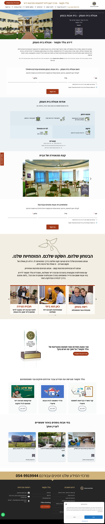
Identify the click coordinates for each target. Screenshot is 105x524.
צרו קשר (7, 7)
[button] (66, 504)
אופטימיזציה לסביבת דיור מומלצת (80, 310)
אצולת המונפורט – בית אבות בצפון (24, 449)
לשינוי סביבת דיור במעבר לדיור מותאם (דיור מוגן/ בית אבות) (52, 310)
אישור (93, 517)
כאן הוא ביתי (81, 306)
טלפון (35, 78)
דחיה (74, 517)
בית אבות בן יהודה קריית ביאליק (84, 449)
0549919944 (41, 73)
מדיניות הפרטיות (81, 84)
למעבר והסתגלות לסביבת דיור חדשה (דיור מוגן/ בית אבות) (24, 310)
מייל (65, 78)
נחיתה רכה (24, 306)
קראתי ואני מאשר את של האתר (83, 84)
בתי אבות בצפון (47, 143)
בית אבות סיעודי (93, 13)
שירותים (39, 7)
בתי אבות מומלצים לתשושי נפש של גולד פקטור (52, 145)
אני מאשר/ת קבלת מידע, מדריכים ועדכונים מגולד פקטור (81, 87)
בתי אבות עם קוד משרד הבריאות (52, 148)
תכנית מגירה (52, 306)
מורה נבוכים (17, 7)
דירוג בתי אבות (61, 7)
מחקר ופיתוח (29, 7)
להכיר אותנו (49, 7)
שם (96, 78)
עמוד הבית (101, 13)
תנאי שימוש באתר (85, 521)
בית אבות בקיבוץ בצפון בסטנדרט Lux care (53, 449)
